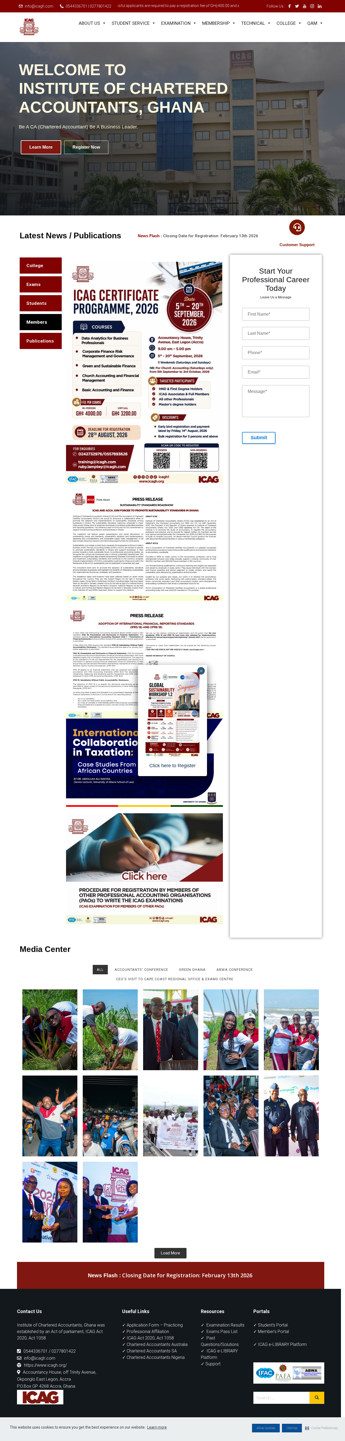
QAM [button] (312, 23)
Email (254, 376)
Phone (255, 357)
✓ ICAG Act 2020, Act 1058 (148, 1342)
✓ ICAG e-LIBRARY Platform (280, 1349)
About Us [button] (89, 23)
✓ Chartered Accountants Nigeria (153, 1362)
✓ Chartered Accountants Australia (155, 1349)
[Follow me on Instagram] (312, 6)
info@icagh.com (39, 6)
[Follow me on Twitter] (297, 6)
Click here (316, 772)
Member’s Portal (273, 1336)
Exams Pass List (221, 1336)
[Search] (316, 1402)
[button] (321, 1428)
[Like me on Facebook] (289, 6)
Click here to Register (172, 765)
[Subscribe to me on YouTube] (304, 6)
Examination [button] (176, 23)
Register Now (86, 147)
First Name (259, 318)
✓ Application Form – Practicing (152, 1329)
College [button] (286, 23)
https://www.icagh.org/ (45, 1369)
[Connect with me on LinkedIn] (320, 6)
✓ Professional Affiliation (145, 1336)
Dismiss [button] (292, 1428)
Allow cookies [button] (266, 1428)
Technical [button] (253, 23)
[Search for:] (288, 1402)
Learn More (41, 147)
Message (257, 396)
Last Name (259, 338)
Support (212, 1368)
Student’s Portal (273, 1329)
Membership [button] (216, 23)
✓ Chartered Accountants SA (149, 1355)
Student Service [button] (131, 23)
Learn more (157, 1427)
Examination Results (225, 1329)
